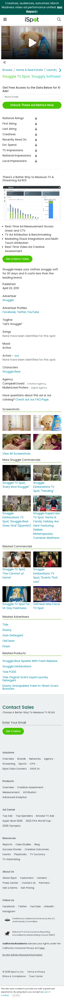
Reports (7, 844)
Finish (6, 646)
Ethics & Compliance (14, 976)
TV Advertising (11, 859)
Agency (48, 759)
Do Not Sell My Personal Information (22, 954)
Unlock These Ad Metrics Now (32, 105)
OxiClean (8, 641)
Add (16, 355)
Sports (22, 764)
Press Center (10, 883)
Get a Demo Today (17, 259)
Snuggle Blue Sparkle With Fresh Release (29, 661)
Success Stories (11, 849)
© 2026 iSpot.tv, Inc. (13, 971)
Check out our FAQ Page (31, 399)
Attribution (29, 792)
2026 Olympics (11, 826)
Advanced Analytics (14, 797)
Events (6, 854)
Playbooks (20, 854)
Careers (42, 878)
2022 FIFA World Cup (38, 821)
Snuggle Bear (11, 371)
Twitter (21, 312)
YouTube (33, 312)
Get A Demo (13, 731)
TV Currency (37, 854)
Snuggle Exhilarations (16, 666)
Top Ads (7, 816)
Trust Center (36, 976)
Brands (21, 759)
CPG (32, 764)
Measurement (11, 792)
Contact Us (29, 883)
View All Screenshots (16, 453)
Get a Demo (9, 888)
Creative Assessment (30, 787)
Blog (37, 844)
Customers (27, 878)
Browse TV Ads (45, 816)
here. (42, 948)
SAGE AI (34, 768)
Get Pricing (27, 888)
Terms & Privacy (36, 971)
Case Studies (23, 844)
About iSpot (9, 878)
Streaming (8, 764)
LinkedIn (49, 906)
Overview (8, 759)
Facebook (9, 312)
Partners (44, 883)
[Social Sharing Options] (4, 62)
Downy (6, 630)
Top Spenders (24, 816)
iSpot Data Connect (14, 768)
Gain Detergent (12, 635)
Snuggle (8, 300)
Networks (35, 759)
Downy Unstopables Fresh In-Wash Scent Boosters (30, 687)
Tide (5, 624)
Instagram (8, 911)
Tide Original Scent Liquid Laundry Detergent (25, 678)
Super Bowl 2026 (12, 821)
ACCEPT (16, 995)
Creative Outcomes (37, 849)
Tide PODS (9, 672)
